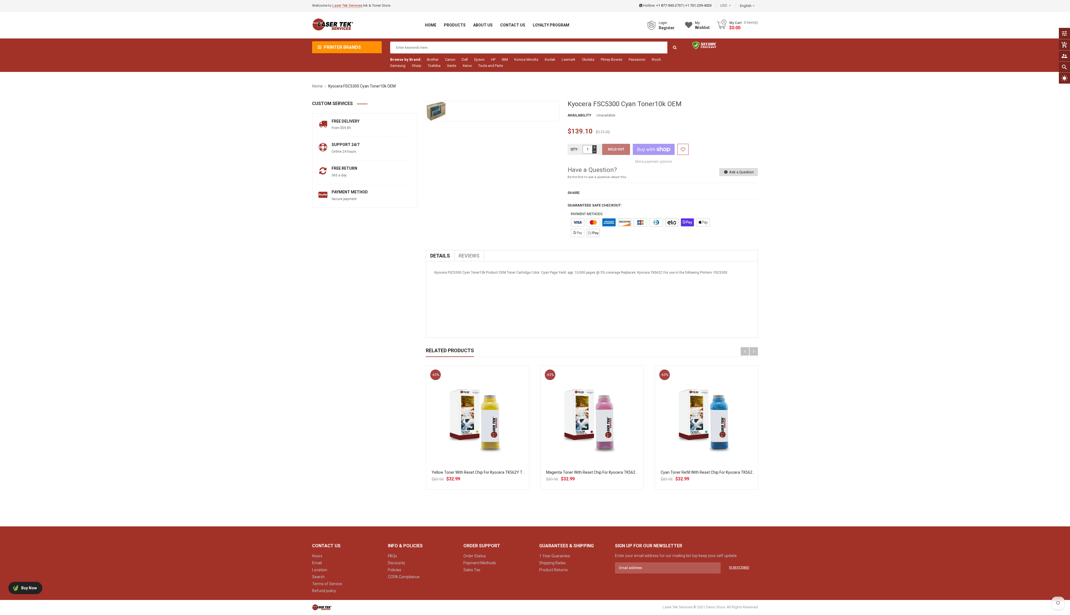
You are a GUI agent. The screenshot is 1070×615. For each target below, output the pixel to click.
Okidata (588, 59)
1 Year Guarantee (554, 556)
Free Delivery (345, 121)
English (746, 6)
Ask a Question (741, 172)
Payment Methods (479, 563)
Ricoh (656, 59)
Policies (394, 570)
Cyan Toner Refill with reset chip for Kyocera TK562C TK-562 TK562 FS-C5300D (731, 472)
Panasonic (637, 59)
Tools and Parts (490, 66)
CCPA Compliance (404, 577)
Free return (344, 168)
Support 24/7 (345, 144)
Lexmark (568, 59)
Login (663, 23)
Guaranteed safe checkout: (595, 205)
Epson (479, 59)
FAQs (392, 556)
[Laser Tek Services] (322, 607)
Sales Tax (471, 570)
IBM (505, 59)
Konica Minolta (526, 59)
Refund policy (324, 591)
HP (493, 59)
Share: (574, 193)
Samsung (397, 66)
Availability (579, 115)
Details (440, 256)
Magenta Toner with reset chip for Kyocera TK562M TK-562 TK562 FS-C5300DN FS (619, 472)
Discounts (396, 563)
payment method (350, 192)
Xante (451, 66)
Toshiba (434, 66)
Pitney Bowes (611, 59)
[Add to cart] (477, 434)
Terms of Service (327, 584)
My (702, 25)
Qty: (574, 149)
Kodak (550, 59)
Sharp (416, 66)
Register (667, 28)
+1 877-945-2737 (669, 5)
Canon (450, 59)
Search (318, 577)
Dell (465, 59)
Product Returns (553, 570)
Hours (317, 556)
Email (317, 563)
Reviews (469, 256)
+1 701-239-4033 (698, 5)
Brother (433, 59)
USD (732, 5)
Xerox (467, 66)
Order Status (474, 556)
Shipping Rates (552, 563)
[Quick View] (489, 434)
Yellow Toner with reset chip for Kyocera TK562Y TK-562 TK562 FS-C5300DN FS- (503, 472)
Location (319, 570)
